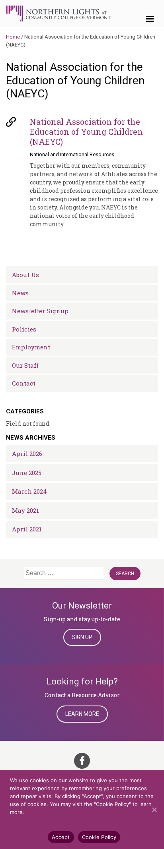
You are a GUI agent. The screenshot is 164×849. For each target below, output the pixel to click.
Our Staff (25, 365)
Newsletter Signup (40, 311)
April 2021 (27, 529)
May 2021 (25, 510)
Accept (61, 837)
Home (13, 37)
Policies (24, 329)
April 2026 (27, 453)
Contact (23, 383)
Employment (31, 347)
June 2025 (26, 473)
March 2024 (29, 491)
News (20, 293)
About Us (25, 275)
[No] (154, 810)
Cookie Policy (99, 837)
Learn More (82, 714)
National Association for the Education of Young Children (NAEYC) (86, 131)
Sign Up (82, 637)
